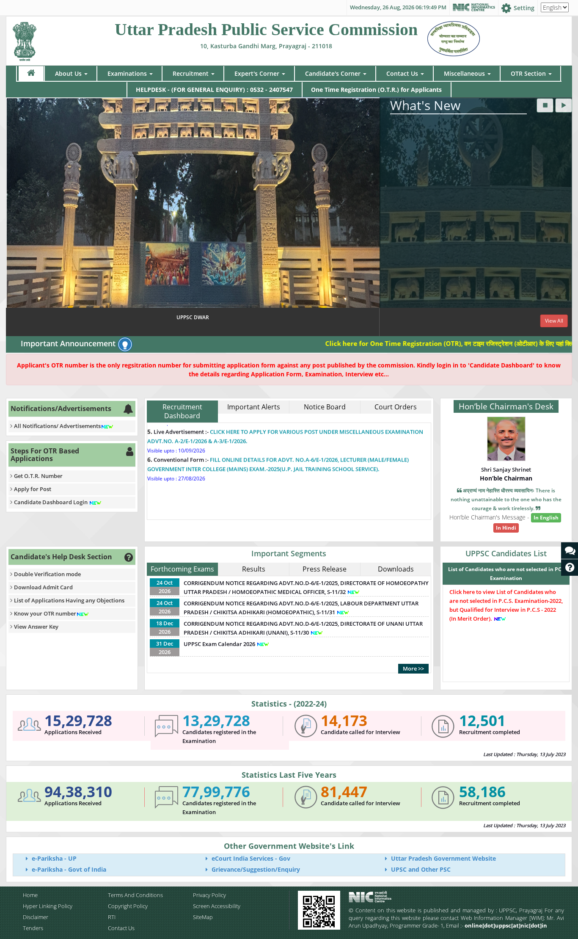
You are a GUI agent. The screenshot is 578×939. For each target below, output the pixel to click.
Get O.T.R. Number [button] (38, 476)
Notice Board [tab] (325, 407)
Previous (14, 217)
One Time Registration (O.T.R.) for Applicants (376, 90)
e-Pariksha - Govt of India (68, 869)
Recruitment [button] (190, 73)
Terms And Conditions (135, 895)
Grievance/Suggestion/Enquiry (255, 869)
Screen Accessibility (216, 906)
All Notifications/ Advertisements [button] (57, 426)
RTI (112, 917)
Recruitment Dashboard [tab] (182, 411)
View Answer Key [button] (36, 626)
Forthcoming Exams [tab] (182, 569)
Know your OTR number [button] (45, 613)
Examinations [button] (127, 73)
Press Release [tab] (325, 569)
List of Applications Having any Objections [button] (69, 600)
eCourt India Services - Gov (250, 858)
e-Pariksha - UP (53, 858)
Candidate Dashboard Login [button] (51, 502)
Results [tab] (253, 569)
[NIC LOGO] (385, 897)
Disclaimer (35, 917)
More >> (413, 668)
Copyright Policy (128, 906)
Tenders (33, 928)
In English (546, 517)
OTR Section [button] (528, 73)
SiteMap (203, 917)
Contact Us (121, 928)
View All (554, 320)
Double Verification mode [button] (47, 574)
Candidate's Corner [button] (332, 73)
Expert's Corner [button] (257, 73)
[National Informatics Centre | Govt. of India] (474, 8)
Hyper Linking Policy (47, 906)
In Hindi (506, 527)
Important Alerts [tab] (253, 407)
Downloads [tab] (396, 569)
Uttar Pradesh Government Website (442, 858)
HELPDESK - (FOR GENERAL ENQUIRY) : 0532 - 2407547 (214, 90)
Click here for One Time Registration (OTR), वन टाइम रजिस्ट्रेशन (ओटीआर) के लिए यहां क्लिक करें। (417, 343)
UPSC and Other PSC (420, 869)
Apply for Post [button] (32, 489)
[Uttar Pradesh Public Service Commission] (24, 39)
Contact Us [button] (402, 73)
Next (563, 217)
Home (30, 895)
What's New (425, 105)
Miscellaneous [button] (464, 73)
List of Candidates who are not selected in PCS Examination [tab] (506, 574)
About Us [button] (68, 73)
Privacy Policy (209, 895)
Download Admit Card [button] (43, 587)
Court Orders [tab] (395, 407)
